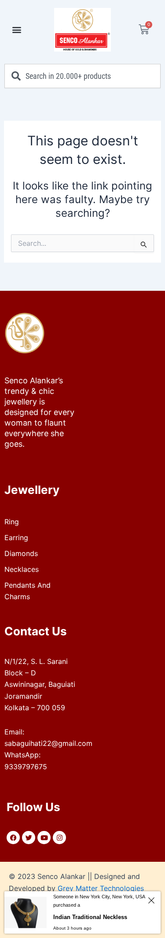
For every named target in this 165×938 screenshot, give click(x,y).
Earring (16, 537)
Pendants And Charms (27, 591)
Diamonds (21, 553)
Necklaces (21, 569)
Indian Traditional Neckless (90, 917)
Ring (11, 521)
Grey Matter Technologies (101, 888)
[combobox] (82, 76)
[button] (16, 29)
